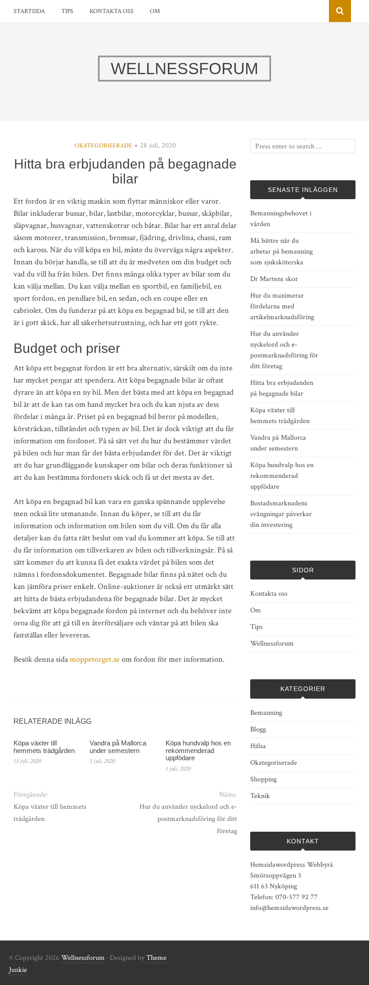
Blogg (258, 729)
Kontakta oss (112, 11)
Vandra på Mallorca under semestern (118, 746)
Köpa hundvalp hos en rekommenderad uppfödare (198, 750)
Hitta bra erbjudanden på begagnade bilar (281, 388)
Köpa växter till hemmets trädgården (44, 746)
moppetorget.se (95, 659)
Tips (67, 11)
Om (155, 11)
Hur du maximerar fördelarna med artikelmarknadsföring (282, 306)
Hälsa (258, 746)
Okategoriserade (103, 146)
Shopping (263, 779)
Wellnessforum (272, 643)
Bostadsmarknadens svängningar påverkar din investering (281, 514)
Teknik (260, 796)
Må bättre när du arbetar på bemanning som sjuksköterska (281, 251)
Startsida (29, 11)
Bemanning (266, 713)
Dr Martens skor (274, 279)
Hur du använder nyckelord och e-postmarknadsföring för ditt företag (188, 819)
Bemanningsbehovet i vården (280, 219)
